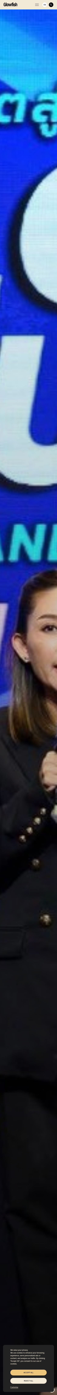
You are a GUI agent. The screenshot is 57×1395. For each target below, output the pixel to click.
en (45, 5)
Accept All (28, 1372)
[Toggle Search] (51, 4)
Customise (14, 1387)
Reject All (28, 1381)
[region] (28, 1368)
